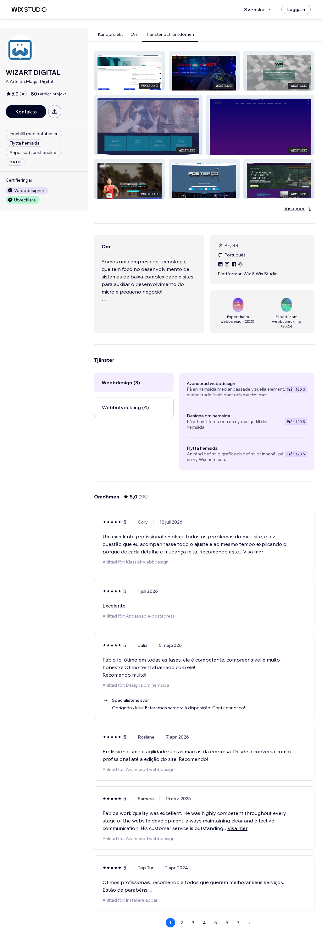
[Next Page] (249, 922)
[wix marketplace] (29, 9)
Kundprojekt (110, 34)
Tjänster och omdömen (170, 34)
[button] (129, 71)
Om (134, 34)
